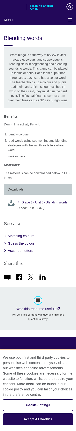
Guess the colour (21, 243)
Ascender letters (20, 251)
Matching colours (21, 236)
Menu (8, 20)
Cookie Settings (38, 405)
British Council (14, 7)
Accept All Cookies (38, 419)
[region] (38, 390)
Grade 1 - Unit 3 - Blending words (44, 202)
